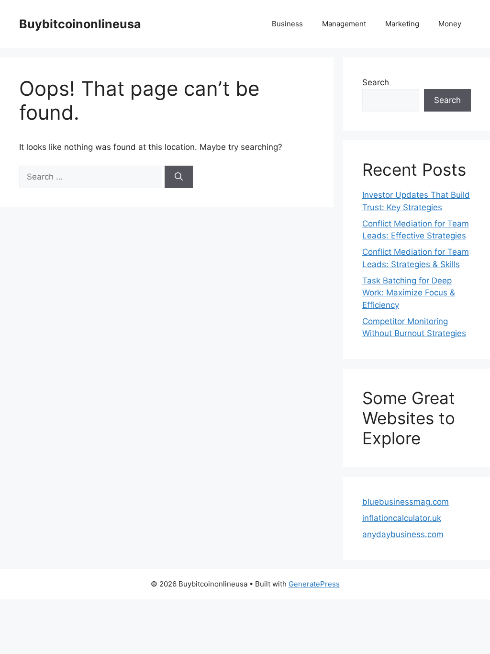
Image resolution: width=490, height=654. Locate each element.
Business (287, 23)
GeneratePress (314, 583)
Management (344, 23)
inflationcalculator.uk (401, 518)
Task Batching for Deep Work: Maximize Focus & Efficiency (408, 293)
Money (449, 23)
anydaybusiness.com (403, 534)
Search (375, 82)
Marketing (402, 23)
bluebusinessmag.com (405, 502)
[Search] (179, 177)
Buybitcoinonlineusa (80, 24)
